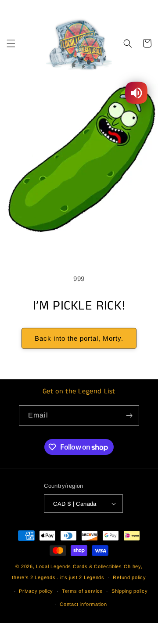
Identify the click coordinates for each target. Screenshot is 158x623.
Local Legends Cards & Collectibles (79, 566)
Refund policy (129, 577)
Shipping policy (129, 591)
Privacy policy (36, 591)
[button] (11, 43)
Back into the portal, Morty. (79, 338)
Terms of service (82, 591)
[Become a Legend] (129, 415)
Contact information (83, 604)
